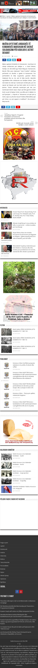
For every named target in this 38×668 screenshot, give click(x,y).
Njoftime (3, 582)
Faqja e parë (4, 542)
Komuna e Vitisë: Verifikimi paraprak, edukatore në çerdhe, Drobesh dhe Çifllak (24, 365)
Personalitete (4, 565)
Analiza (2, 552)
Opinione (3, 579)
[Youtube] (21, 591)
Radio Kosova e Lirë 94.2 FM (19, 641)
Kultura (2, 559)
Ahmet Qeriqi (4, 575)
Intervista (3, 556)
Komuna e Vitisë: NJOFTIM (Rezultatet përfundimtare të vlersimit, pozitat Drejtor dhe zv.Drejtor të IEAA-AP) (24, 386)
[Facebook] (17, 591)
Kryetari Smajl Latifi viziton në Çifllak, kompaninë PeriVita (17, 611)
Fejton (2, 572)
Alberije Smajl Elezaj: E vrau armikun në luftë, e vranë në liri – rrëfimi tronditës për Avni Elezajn (24, 225)
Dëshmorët (3, 549)
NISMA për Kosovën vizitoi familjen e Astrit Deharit (25, 123)
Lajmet (8, 16)
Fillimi (3, 16)
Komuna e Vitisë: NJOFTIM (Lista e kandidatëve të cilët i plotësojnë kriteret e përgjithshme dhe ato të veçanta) (25, 404)
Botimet (2, 569)
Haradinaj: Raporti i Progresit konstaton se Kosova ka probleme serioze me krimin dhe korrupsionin (14, 117)
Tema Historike (4, 562)
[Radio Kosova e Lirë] (19, 3)
